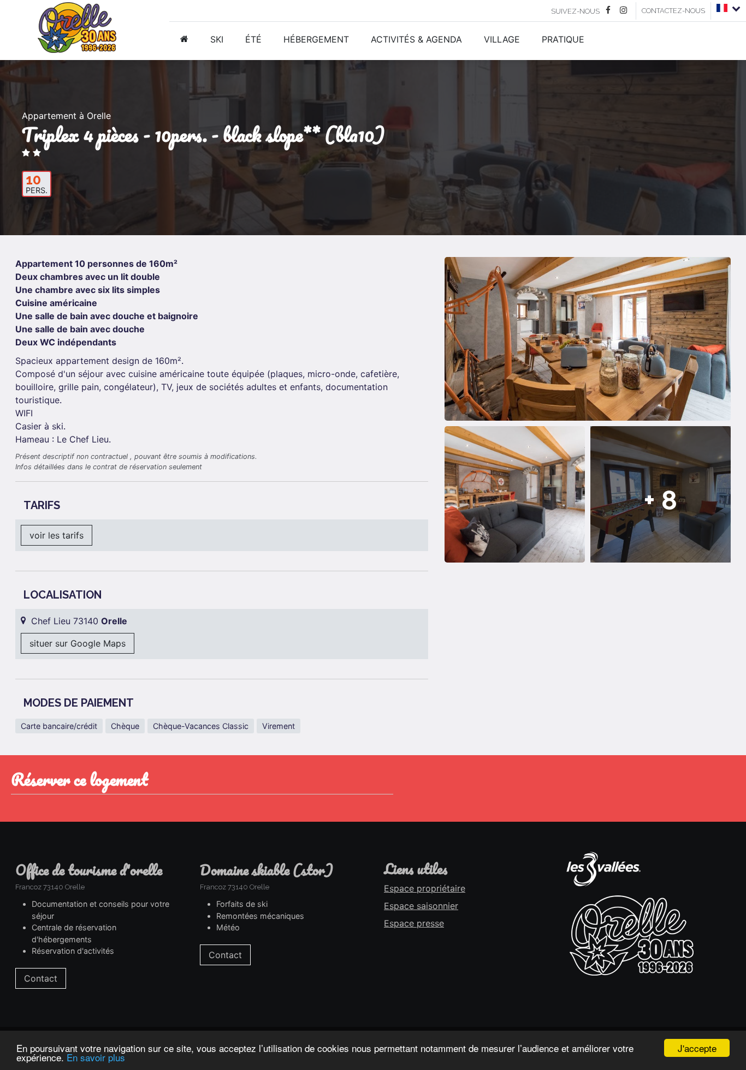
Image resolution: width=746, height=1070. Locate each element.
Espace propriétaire (424, 888)
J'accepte (697, 1048)
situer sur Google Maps (77, 643)
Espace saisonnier (421, 905)
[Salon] (515, 494)
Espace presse (414, 923)
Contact (40, 978)
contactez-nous (673, 11)
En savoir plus (96, 1057)
